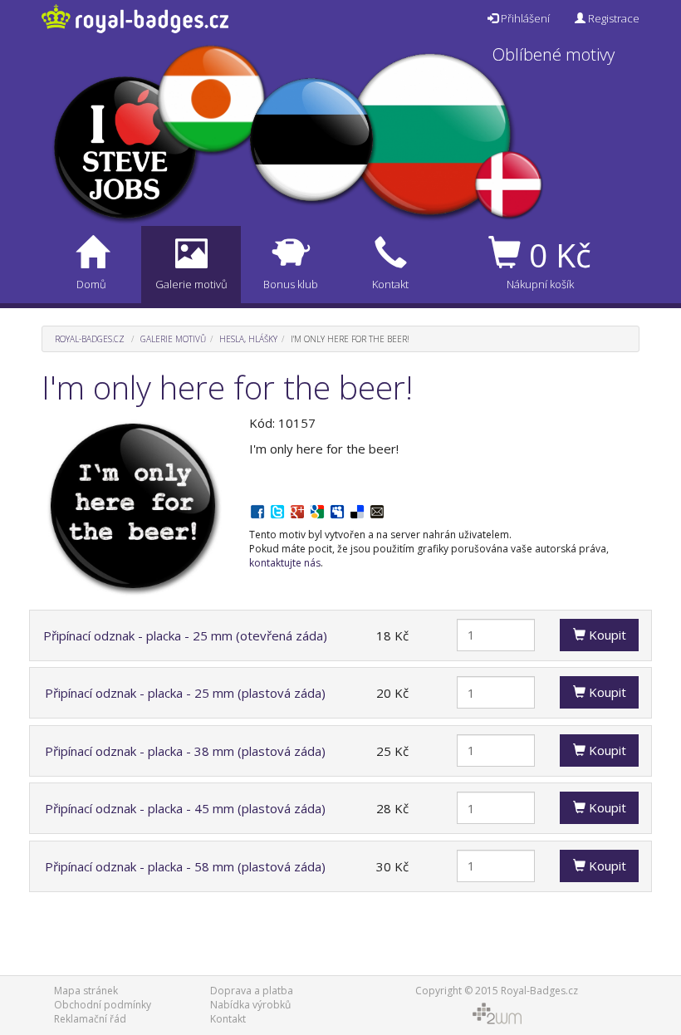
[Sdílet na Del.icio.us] (357, 510)
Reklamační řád (90, 1019)
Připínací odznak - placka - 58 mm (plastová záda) (185, 866)
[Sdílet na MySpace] (337, 510)
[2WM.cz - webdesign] (496, 1012)
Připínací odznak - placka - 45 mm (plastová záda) (185, 808)
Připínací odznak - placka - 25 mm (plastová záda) (185, 692)
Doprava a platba (251, 990)
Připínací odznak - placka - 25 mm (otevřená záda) (185, 635)
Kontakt (228, 1019)
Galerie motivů (173, 339)
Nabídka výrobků (250, 1005)
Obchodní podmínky (102, 1005)
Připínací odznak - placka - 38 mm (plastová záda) (185, 751)
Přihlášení (524, 18)
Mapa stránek (86, 990)
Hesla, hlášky (248, 339)
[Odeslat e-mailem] (377, 510)
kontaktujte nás (285, 563)
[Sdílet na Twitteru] (277, 510)
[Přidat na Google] (317, 510)
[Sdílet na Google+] (297, 510)
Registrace (612, 18)
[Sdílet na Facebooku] (257, 510)
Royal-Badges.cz (90, 339)
